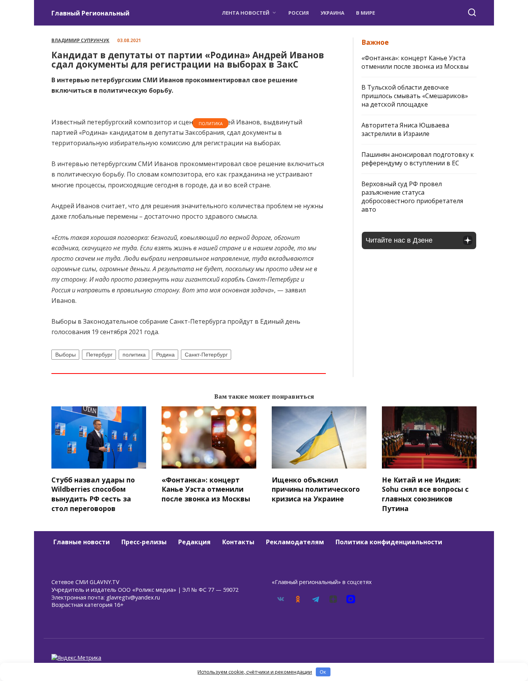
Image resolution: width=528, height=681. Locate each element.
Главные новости (81, 542)
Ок (323, 671)
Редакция (194, 542)
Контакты (238, 542)
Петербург (99, 355)
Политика (211, 123)
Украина (332, 12)
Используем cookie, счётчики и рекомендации (255, 671)
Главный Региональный (90, 13)
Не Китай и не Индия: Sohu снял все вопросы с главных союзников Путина (425, 494)
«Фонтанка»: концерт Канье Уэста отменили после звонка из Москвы (414, 62)
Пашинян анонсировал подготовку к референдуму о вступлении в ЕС (417, 158)
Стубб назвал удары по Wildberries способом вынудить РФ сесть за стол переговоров (93, 494)
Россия (298, 12)
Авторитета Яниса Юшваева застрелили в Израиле (405, 129)
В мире (365, 12)
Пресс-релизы (144, 542)
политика (134, 355)
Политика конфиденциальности (389, 542)
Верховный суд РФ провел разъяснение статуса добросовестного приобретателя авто (412, 197)
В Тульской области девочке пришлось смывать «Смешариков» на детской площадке (414, 96)
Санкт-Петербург (206, 355)
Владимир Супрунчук (80, 40)
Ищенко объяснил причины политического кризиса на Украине (316, 489)
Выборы (65, 355)
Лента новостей (245, 12)
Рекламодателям (295, 542)
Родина (165, 355)
